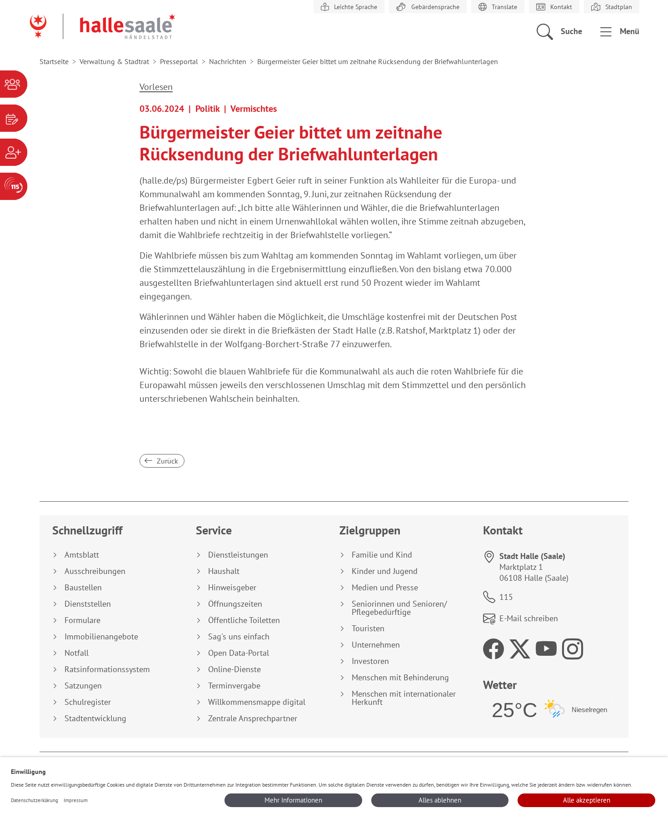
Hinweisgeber (232, 588)
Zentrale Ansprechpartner (252, 718)
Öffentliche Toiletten (244, 620)
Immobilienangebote (101, 637)
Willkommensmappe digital (256, 702)
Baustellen (83, 588)
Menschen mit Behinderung (400, 677)
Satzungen (83, 686)
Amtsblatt (82, 555)
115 (506, 597)
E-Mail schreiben (528, 618)
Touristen (368, 628)
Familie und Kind (382, 555)
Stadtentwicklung (95, 718)
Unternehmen (376, 645)
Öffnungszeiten (235, 604)
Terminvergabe (234, 686)
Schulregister (88, 702)
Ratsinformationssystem (107, 669)
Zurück (166, 460)
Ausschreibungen (95, 571)
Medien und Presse (385, 588)
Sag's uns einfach (238, 637)
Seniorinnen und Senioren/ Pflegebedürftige (399, 608)
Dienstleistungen (238, 555)
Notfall (77, 653)
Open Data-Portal (238, 653)
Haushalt (223, 571)
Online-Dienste (234, 669)
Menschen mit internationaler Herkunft (404, 698)
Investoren (370, 661)
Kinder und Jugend (385, 571)
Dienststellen (88, 604)
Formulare (82, 620)
